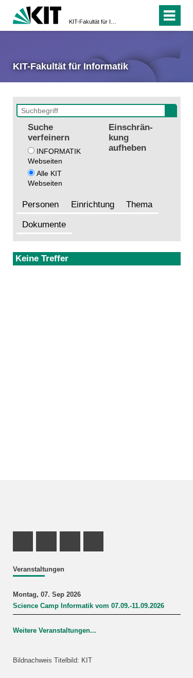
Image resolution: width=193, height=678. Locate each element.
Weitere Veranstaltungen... (54, 630)
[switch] (130, 15)
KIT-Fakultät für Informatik (93, 22)
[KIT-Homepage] (37, 14)
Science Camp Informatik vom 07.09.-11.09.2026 (88, 606)
